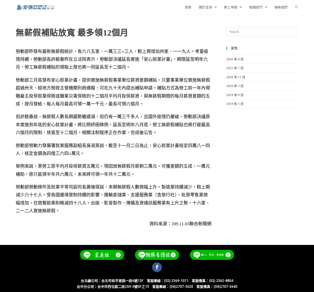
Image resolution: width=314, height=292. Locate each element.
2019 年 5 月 (235, 104)
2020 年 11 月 (235, 77)
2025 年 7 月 (235, 68)
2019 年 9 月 (235, 95)
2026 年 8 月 (235, 59)
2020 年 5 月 (235, 86)
